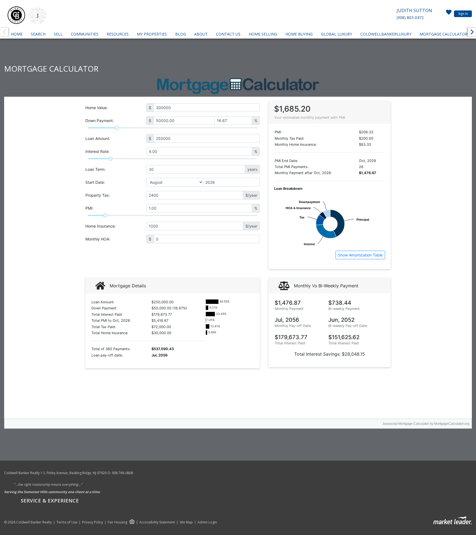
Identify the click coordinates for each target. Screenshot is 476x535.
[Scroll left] (4, 32)
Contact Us (228, 34)
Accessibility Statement (157, 522)
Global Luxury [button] (336, 34)
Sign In (463, 13)
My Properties (152, 34)
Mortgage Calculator (443, 34)
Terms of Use (66, 522)
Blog (180, 34)
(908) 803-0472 (410, 17)
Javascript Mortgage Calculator (405, 424)
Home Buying (299, 34)
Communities (84, 34)
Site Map (186, 522)
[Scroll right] (472, 32)
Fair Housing (117, 522)
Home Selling (263, 34)
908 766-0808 (122, 473)
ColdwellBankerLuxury (385, 34)
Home (17, 34)
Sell (58, 34)
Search (38, 34)
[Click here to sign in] (448, 14)
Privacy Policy (92, 522)
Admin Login (207, 522)
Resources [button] (118, 34)
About (201, 34)
